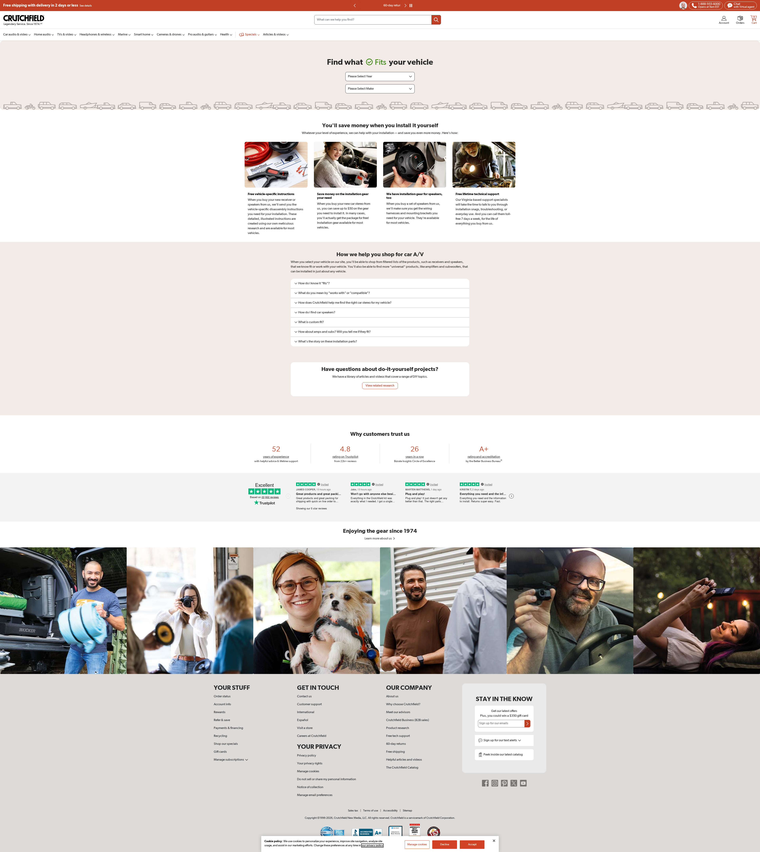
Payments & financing (228, 728)
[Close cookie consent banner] (494, 840)
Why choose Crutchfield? (403, 704)
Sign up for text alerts (501, 740)
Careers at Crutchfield (311, 736)
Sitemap (407, 810)
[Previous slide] (355, 5)
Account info (222, 704)
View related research (380, 385)
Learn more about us (378, 538)
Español (302, 720)
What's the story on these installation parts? (327, 341)
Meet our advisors (398, 712)
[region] (380, 610)
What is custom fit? (311, 322)
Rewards (219, 712)
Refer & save (222, 720)
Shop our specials (226, 744)
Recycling (220, 736)
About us (392, 696)
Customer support (309, 704)
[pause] (411, 5)
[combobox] (377, 20)
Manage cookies (308, 771)
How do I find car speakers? (316, 312)
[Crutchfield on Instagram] (495, 783)
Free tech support (398, 736)
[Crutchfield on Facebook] (485, 783)
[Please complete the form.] (527, 723)
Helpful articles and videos (404, 759)
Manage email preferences (314, 795)
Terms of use (370, 810)
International (305, 712)
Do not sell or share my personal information (326, 779)
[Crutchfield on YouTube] (523, 783)
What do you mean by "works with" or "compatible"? (334, 293)
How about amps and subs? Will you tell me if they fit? (334, 332)
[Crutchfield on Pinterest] (504, 783)
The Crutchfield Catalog (402, 767)
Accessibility (390, 810)
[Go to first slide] (405, 5)
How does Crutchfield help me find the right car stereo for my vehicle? (344, 302)
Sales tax (353, 810)
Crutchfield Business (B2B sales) (407, 720)
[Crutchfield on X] (514, 783)
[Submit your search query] (436, 20)
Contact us (304, 696)
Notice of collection (310, 787)
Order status (222, 696)
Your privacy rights (309, 763)
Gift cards (220, 751)
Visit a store (305, 728)
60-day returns (380, 5)
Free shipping (47, 5)
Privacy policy (306, 755)
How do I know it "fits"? (314, 283)
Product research (397, 728)
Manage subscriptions (229, 759)
